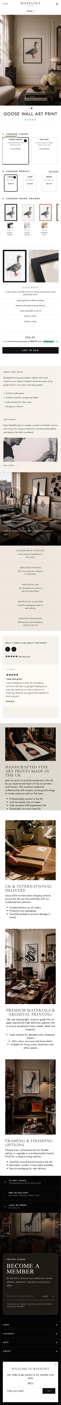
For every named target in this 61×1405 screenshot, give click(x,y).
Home (29, 11)
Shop (6, 1325)
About (7, 1351)
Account (8, 1333)
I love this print (14, 679)
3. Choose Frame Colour (21, 198)
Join (48, 1296)
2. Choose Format (30, 171)
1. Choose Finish (15, 134)
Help (6, 1342)
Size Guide (54, 171)
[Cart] (57, 4)
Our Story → (10, 465)
